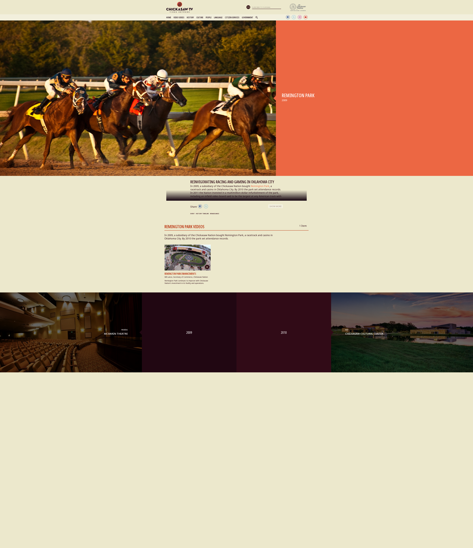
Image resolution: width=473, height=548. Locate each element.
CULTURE (199, 17)
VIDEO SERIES (179, 17)
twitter (294, 17)
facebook (288, 17)
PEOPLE (208, 17)
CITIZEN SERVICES (232, 17)
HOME (168, 17)
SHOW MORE (276, 206)
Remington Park (260, 186)
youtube (306, 17)
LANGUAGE (218, 17)
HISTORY (190, 17)
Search (256, 17)
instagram (300, 17)
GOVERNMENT (247, 17)
